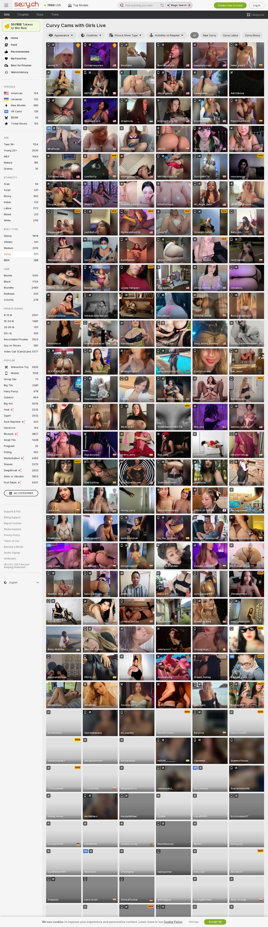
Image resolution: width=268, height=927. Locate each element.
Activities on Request (167, 35)
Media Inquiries (12, 529)
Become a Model (13, 547)
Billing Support (12, 517)
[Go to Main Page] (27, 5)
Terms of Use (11, 541)
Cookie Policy (173, 921)
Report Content (12, 523)
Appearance (61, 35)
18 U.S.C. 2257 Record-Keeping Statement (17, 566)
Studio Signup (12, 552)
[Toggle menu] (6, 5)
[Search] (162, 5)
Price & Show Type (126, 35)
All (194, 35)
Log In (256, 5)
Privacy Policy (12, 535)
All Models (10, 558)
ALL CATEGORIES (23, 493)
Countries (92, 35)
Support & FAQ (12, 511)
